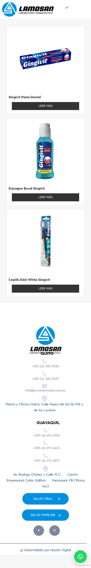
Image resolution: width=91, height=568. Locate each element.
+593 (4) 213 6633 (46, 448)
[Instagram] (54, 530)
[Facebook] (38, 530)
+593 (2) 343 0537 (45, 379)
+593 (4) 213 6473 (46, 461)
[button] (67, 7)
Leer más (45, 106)
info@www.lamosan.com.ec (45, 390)
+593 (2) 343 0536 (45, 366)
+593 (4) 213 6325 (46, 435)
